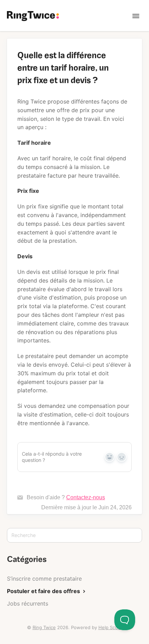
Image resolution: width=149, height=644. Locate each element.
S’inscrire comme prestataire (44, 578)
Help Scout (110, 627)
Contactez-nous (85, 497)
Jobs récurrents (27, 603)
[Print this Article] (129, 55)
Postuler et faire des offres (44, 591)
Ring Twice (44, 627)
